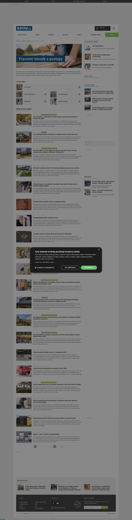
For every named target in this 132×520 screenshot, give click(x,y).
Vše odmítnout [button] (70, 267)
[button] (66, 262)
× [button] (99, 249)
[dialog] (66, 260)
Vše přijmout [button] (89, 267)
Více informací (49, 259)
